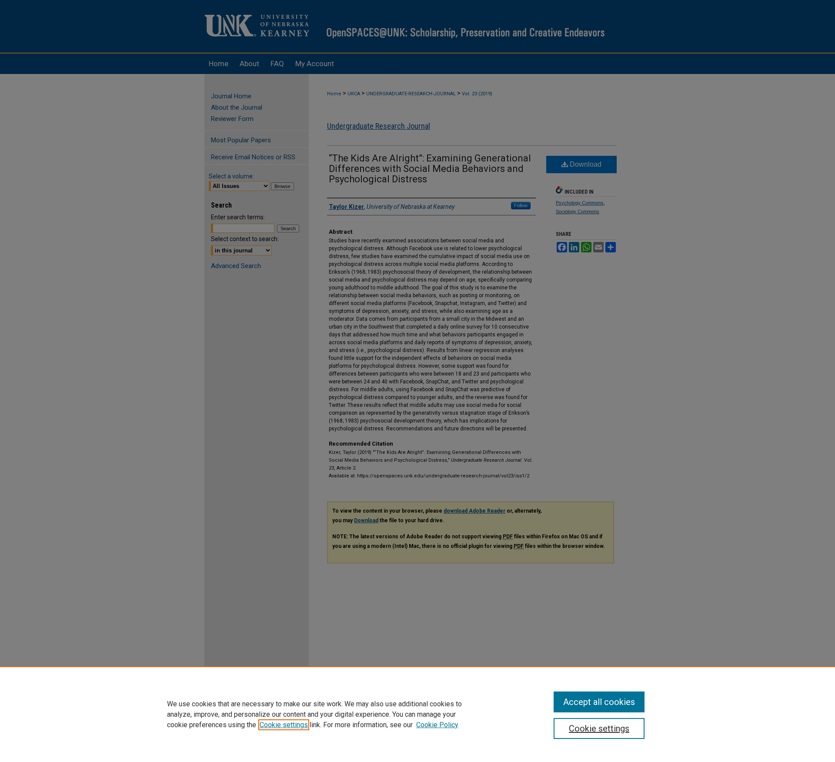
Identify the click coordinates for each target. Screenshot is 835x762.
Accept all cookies (599, 702)
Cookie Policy (437, 725)
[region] (417, 714)
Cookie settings (284, 725)
